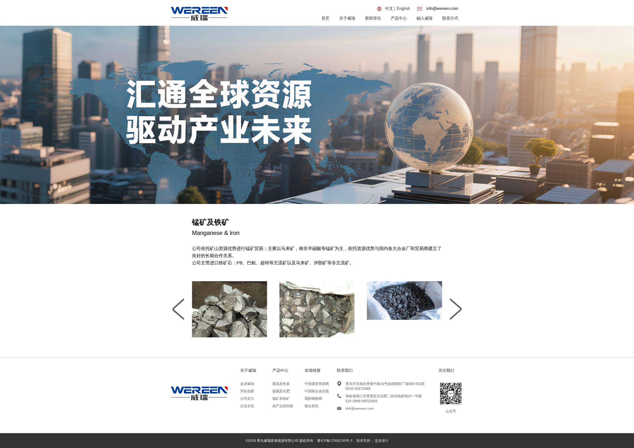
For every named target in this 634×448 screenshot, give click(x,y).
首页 (325, 18)
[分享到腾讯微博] (365, 418)
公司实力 (247, 398)
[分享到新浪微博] (356, 418)
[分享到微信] (373, 418)
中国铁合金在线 (317, 391)
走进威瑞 (247, 384)
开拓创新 (247, 391)
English (403, 8)
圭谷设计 (382, 441)
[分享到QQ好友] (347, 418)
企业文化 (247, 406)
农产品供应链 (282, 406)
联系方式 (450, 18)
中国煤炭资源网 (317, 384)
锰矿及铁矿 (281, 398)
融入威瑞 (424, 18)
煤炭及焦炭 (281, 384)
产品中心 (399, 18)
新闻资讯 (373, 18)
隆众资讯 (311, 406)
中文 (389, 8)
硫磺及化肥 (281, 391)
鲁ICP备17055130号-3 (334, 441)
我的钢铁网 (313, 398)
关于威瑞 (347, 18)
